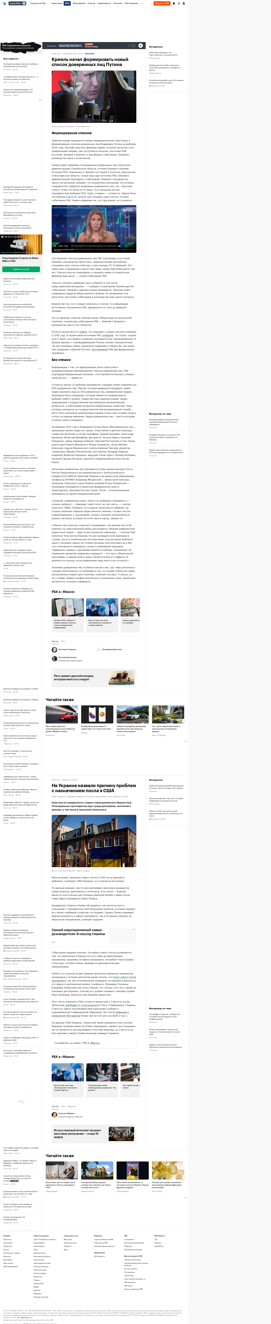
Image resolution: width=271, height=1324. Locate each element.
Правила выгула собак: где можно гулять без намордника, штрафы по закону (164, 67)
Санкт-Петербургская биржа (45, 1297)
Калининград (39, 1234)
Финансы (7, 991)
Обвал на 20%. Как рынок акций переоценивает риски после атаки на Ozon (165, 762)
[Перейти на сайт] (21, 48)
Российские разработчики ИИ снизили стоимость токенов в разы (166, 81)
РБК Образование (10, 1240)
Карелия (37, 1264)
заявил (83, 280)
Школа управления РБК (133, 1263)
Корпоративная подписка (104, 1220)
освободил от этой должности (82, 954)
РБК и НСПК (8, 1153)
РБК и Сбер (8, 337)
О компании (129, 1213)
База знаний (8, 1237)
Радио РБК (15, 4)
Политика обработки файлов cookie (163, 1309)
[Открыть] (21, 3)
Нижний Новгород (41, 1240)
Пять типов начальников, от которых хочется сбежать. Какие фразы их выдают (132, 1133)
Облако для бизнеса (132, 1234)
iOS (155, 1213)
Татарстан (38, 1251)
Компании (7, 350)
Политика (7, 69)
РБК (53, 890)
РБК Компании (154, 57)
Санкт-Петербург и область (45, 1213)
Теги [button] (63, 590)
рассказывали (100, 298)
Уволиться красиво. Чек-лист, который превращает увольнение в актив (166, 748)
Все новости (10, 59)
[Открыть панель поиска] (179, 3)
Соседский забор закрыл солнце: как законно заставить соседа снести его (96, 1133)
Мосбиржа (28, 1297)
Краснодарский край (42, 1237)
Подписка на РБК (101, 1217)
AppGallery (158, 1220)
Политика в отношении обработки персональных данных (119, 1309)
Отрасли (7, 218)
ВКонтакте (68, 1213)
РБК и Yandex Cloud (11, 82)
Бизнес (6, 488)
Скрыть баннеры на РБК (103, 1213)
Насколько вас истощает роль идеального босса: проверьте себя (60, 1133)
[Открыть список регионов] (174, 3)
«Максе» (95, 991)
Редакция (128, 1220)
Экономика (7, 205)
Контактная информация (134, 1217)
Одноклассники (70, 1217)
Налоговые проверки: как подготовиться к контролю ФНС (163, 53)
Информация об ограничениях (17, 1309)
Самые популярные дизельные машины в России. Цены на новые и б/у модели (131, 678)
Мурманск (38, 1267)
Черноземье (39, 1257)
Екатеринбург (39, 1217)
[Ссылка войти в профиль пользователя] (183, 3)
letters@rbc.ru (26, 1291)
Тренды (84, 681)
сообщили (107, 284)
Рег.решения (129, 1246)
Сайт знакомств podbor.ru (135, 1253)
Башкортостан (39, 1227)
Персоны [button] (71, 1055)
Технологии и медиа (11, 1227)
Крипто (6, 529)
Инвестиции (8, 192)
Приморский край (41, 1271)
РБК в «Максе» (63, 540)
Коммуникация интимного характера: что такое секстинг (96, 676)
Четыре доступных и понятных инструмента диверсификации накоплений (167, 1133)
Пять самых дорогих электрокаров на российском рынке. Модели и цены (60, 678)
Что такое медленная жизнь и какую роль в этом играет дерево (166, 678)
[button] (174, 3)
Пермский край (40, 1244)
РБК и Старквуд (159, 684)
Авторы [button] (55, 590)
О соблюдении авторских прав (47, 1309)
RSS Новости (99, 1230)
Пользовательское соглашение (77, 1309)
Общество (7, 95)
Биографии (7, 1234)
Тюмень (37, 1254)
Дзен (66, 1223)
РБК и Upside (8, 794)
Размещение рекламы (133, 1223)
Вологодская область (42, 1230)
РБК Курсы (128, 1260)
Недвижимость (9, 937)
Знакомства (129, 1249)
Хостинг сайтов (130, 1243)
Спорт (6, 460)
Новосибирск (39, 1220)
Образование (8, 769)
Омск (36, 1223)
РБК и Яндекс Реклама (12, 756)
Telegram (67, 1220)
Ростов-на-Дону (40, 1247)
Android (157, 1217)
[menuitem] (38, 3)
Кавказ (36, 1261)
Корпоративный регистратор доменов (136, 1238)
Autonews (50, 684)
